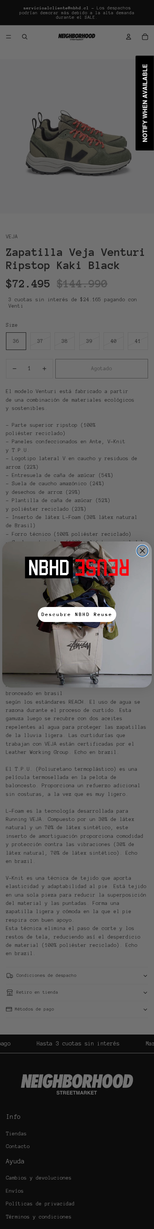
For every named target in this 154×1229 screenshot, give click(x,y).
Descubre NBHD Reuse (77, 614)
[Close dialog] (142, 550)
